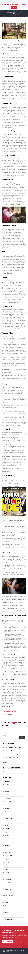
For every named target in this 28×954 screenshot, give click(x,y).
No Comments (13, 40)
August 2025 (7, 821)
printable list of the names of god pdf (12, 754)
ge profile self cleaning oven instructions (13, 747)
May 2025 (7, 832)
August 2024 (7, 859)
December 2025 (8, 808)
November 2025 (8, 811)
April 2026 (7, 794)
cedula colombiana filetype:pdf (11, 757)
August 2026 (7, 781)
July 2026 (7, 784)
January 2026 (7, 805)
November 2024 (8, 848)
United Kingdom (8, 919)
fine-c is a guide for (8, 714)
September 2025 (8, 818)
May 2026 (7, 791)
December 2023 (8, 886)
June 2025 (7, 828)
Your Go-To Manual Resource (14, 4)
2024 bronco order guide (10, 750)
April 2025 (7, 835)
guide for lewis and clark (10, 711)
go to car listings (7, 941)
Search (4, 735)
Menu (14, 7)
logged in (15, 723)
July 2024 (7, 862)
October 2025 (7, 815)
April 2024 (7, 872)
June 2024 (7, 865)
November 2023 (8, 889)
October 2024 (7, 852)
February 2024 (8, 879)
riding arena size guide (9, 717)
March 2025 (7, 838)
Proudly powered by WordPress (8, 950)
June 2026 (7, 788)
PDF (6, 915)
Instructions (7, 909)
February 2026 (8, 801)
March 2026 (7, 798)
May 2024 (7, 869)
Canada (6, 902)
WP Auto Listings (5, 951)
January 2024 (7, 882)
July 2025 (7, 825)
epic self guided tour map (10, 709)
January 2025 (7, 842)
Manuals (7, 912)
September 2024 (8, 855)
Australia (7, 898)
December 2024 (8, 845)
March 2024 (7, 876)
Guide (4, 40)
